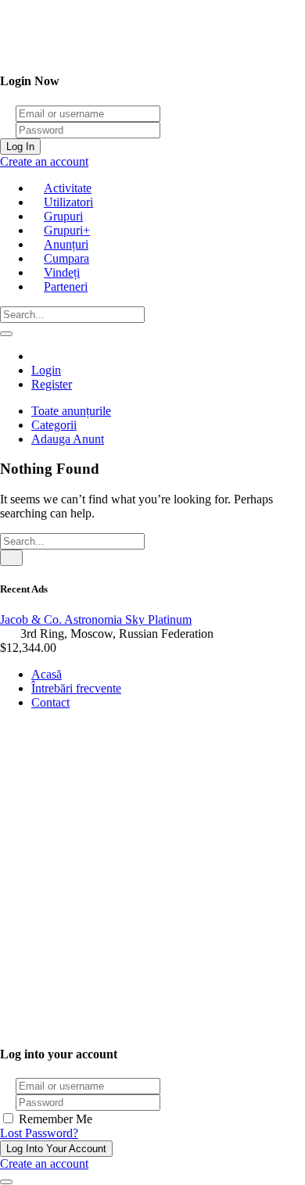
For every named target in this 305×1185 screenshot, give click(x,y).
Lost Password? (39, 1133)
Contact (50, 702)
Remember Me (54, 1119)
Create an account (44, 161)
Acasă (46, 674)
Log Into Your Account (56, 1149)
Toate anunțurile (71, 410)
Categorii (54, 424)
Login (46, 370)
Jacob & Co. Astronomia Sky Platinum (96, 619)
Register (51, 384)
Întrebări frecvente (76, 688)
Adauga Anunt (67, 439)
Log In (20, 146)
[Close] (6, 1182)
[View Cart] (37, 356)
